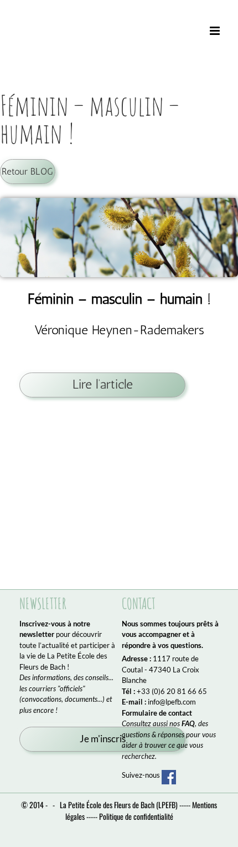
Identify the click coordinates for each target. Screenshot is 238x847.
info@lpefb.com (172, 701)
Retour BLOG (27, 171)
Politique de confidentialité (136, 816)
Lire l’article (103, 384)
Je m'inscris (103, 738)
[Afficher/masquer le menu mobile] (215, 31)
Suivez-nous (142, 775)
